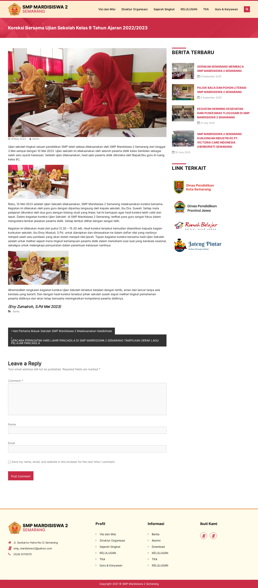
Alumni (156, 540)
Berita (16, 311)
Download (158, 546)
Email (11, 443)
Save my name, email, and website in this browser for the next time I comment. (63, 461)
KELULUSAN (189, 9)
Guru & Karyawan (226, 9)
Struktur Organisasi (134, 9)
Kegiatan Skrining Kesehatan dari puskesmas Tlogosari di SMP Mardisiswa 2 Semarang (223, 113)
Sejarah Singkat (164, 9)
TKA (206, 9)
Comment (15, 380)
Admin (35, 138)
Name (12, 424)
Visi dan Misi (106, 9)
